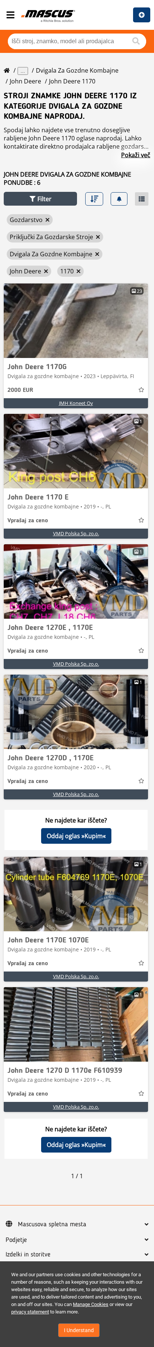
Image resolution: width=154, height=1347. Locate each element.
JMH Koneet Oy (76, 403)
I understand (79, 1330)
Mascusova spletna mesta (52, 1224)
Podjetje (16, 1240)
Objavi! (141, 14)
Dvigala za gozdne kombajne (77, 70)
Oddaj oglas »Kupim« (76, 836)
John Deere (25, 81)
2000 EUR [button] (20, 390)
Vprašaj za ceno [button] (27, 521)
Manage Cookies (90, 1304)
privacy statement (30, 1312)
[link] (76, 320)
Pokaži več (135, 155)
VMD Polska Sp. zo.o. (76, 533)
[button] (40, 199)
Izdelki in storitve (28, 1254)
